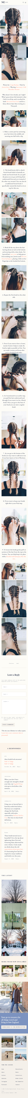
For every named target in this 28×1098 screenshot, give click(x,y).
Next (18, 663)
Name (5, 686)
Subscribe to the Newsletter (13, 1027)
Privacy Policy (20, 1088)
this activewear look (12, 101)
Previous (11, 663)
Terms (3, 1091)
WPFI (16, 1092)
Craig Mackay (14, 85)
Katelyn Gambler (9, 1092)
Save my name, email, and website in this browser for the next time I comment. (14, 718)
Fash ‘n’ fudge (9, 761)
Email (6, 694)
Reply (18, 766)
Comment (6, 701)
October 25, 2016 (10, 766)
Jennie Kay (5, 87)
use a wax (14, 254)
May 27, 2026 (9, 823)
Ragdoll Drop (18, 784)
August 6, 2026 (9, 859)
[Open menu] (25, 2)
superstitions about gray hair (14, 849)
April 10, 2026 (9, 791)
